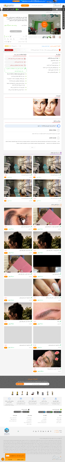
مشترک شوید (20, 384)
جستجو (25, 5)
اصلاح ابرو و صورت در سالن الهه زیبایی (52, 226)
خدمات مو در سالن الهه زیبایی (24, 321)
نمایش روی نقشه (8, 50)
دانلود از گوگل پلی (56, 412)
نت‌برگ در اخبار (58, 422)
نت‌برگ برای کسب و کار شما (42, 422)
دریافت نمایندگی (43, 421)
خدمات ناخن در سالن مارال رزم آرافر (52, 297)
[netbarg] (57, 458)
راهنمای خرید (29, 419)
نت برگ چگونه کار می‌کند (27, 422)
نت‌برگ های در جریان (13, 417)
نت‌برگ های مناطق (13, 419)
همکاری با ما (44, 419)
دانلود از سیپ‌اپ (16, 412)
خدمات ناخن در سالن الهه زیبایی (24, 274)
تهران (50, 9)
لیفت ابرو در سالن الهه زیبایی (24, 250)
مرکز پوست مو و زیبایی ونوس (24, 297)
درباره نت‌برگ (59, 417)
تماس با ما (44, 417)
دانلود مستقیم (25, 412)
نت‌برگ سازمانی (28, 417)
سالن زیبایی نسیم (56, 274)
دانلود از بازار (49, 412)
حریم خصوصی (59, 421)
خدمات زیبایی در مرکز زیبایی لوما (53, 369)
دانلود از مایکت (41, 412)
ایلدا (58, 321)
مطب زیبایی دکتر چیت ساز (55, 175)
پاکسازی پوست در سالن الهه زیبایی (52, 250)
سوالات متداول (29, 424)
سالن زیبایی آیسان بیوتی (25, 226)
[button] (31, 24)
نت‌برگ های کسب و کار (12, 421)
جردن (24, 36)
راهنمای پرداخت (28, 421)
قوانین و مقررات (58, 419)
